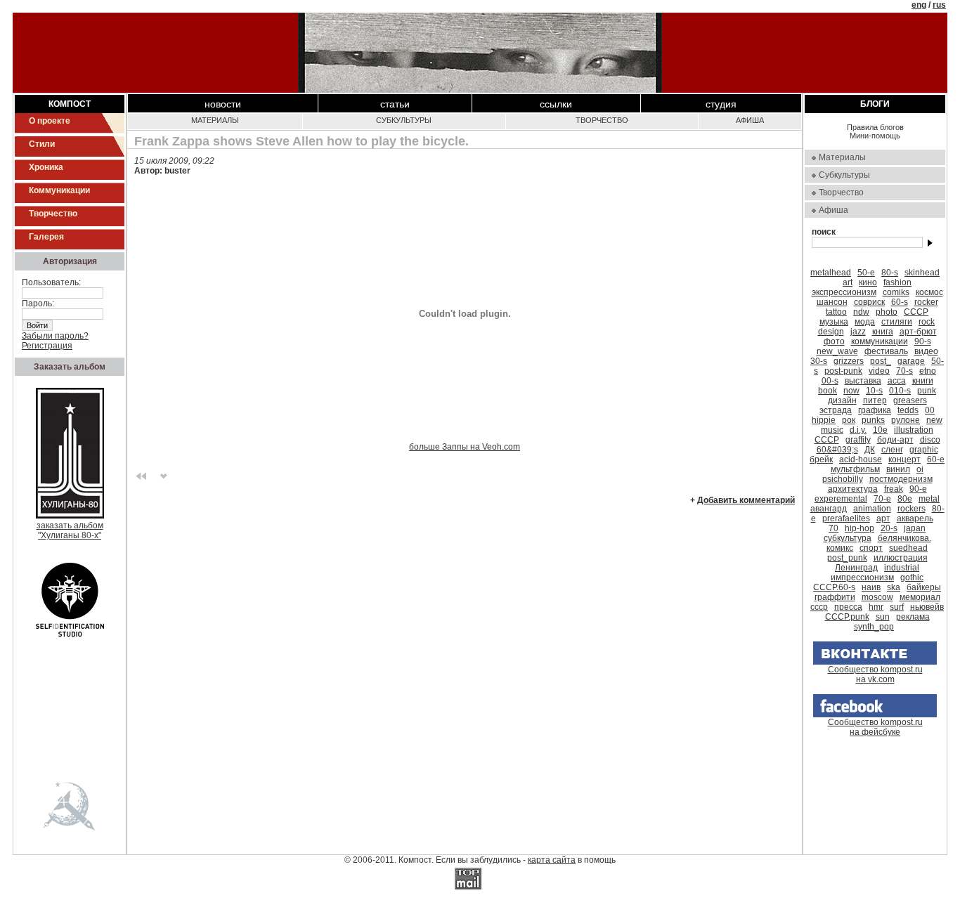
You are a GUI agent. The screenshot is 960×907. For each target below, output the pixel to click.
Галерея (46, 237)
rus (939, 5)
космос (929, 292)
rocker (926, 302)
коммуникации (879, 341)
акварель (915, 518)
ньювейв (927, 607)
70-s (904, 371)
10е (880, 430)
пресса (848, 607)
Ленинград (856, 568)
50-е (866, 273)
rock (927, 322)
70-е (882, 499)
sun (883, 617)
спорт (871, 548)
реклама (913, 617)
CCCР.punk (847, 617)
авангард (828, 509)
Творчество (53, 213)
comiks (896, 292)
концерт (904, 459)
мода (865, 322)
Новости (223, 104)
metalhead (830, 273)
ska (893, 587)
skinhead (922, 273)
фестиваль (886, 351)
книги (922, 381)
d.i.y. (858, 430)
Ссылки (556, 104)
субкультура (847, 538)
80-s (889, 273)
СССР (916, 312)
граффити (835, 597)
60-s (899, 302)
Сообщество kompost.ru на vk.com (875, 674)
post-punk (843, 371)
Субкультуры (404, 120)
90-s (922, 341)
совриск (869, 302)
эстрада (835, 410)
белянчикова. (904, 538)
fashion (897, 282)
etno (927, 371)
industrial (901, 568)
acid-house (860, 459)
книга (882, 332)
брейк (821, 459)
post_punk (847, 558)
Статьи (395, 104)
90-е (918, 489)
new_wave (837, 351)
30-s (818, 361)
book (827, 391)
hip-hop (859, 528)
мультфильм (855, 469)
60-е (936, 459)
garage (911, 361)
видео (926, 351)
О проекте (49, 121)
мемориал (920, 597)
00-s (830, 381)
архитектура (853, 489)
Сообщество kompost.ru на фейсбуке (875, 727)
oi (919, 469)
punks (873, 420)
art (847, 282)
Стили (42, 144)
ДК (869, 450)
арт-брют (918, 332)
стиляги (896, 322)
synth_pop (874, 627)
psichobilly (842, 479)
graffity (858, 440)
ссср (819, 607)
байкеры (924, 587)
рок (848, 420)
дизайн (842, 400)
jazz (858, 332)
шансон (832, 302)
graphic (923, 450)
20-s (889, 528)
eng (919, 5)
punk (926, 391)
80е (904, 499)
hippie (824, 420)
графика (874, 410)
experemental (841, 499)
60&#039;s (837, 450)
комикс (839, 548)
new (934, 420)
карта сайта (552, 860)
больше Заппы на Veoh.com (464, 447)
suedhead (908, 548)
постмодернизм (901, 479)
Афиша (750, 120)
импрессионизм (862, 577)
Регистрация (47, 346)
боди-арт (895, 440)
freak (893, 489)
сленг (892, 450)
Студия (721, 104)
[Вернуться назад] (141, 475)
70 (833, 528)
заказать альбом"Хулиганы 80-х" (70, 530)
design (831, 332)
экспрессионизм (844, 292)
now (851, 391)
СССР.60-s (834, 587)
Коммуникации (59, 190)
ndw (861, 312)
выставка (863, 381)
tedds (908, 410)
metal (929, 499)
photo (886, 312)
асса (897, 381)
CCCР (827, 440)
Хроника (46, 167)
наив (871, 587)
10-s (874, 391)
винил (898, 469)
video (879, 371)
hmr (876, 607)
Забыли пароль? (55, 336)
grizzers (848, 361)
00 (930, 410)
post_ (880, 361)
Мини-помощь (875, 135)
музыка (833, 322)
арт (883, 518)
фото (834, 341)
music (832, 430)
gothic (911, 577)
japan (915, 528)
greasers (910, 400)
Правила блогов (875, 127)
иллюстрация (901, 558)
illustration (913, 430)
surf (897, 607)
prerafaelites (846, 518)
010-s (900, 391)
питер (875, 400)
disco (930, 440)
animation (872, 509)
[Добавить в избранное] (164, 475)
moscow (877, 597)
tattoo (836, 312)
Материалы (215, 120)
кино (868, 282)
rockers (911, 509)
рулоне (905, 420)
